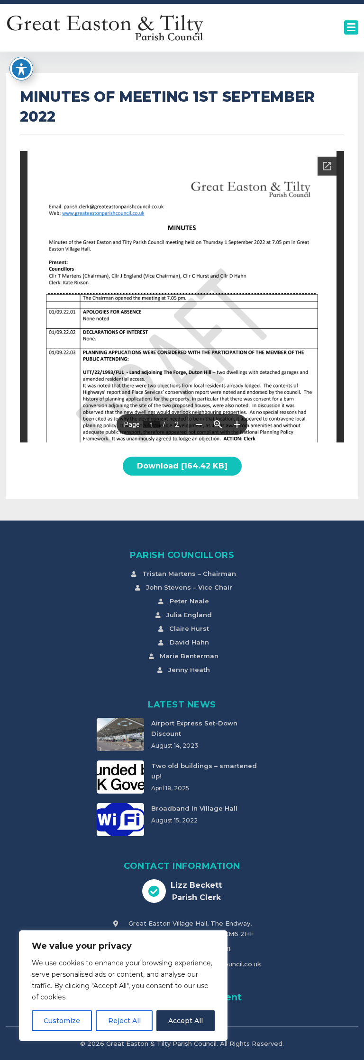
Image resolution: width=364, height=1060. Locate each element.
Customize (62, 1020)
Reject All (124, 1020)
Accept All (185, 1020)
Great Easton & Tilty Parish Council (161, 1043)
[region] (123, 985)
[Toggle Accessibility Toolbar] (21, 68)
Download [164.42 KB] (182, 465)
